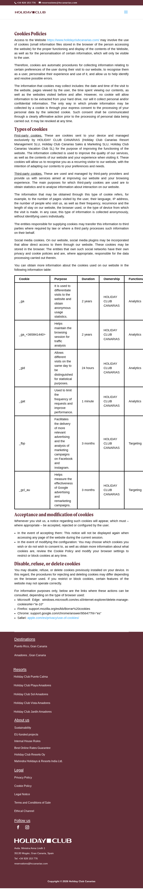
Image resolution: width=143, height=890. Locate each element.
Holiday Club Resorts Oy (29, 754)
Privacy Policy (23, 777)
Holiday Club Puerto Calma (31, 676)
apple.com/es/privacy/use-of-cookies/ (53, 618)
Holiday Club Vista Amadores (32, 702)
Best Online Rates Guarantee (32, 747)
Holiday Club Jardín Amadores (33, 711)
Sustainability (22, 727)
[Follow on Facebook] (18, 827)
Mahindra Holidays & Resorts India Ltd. (38, 761)
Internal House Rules (27, 741)
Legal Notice (22, 794)
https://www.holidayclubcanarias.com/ (73, 40)
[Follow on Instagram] (27, 827)
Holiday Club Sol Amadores (31, 694)
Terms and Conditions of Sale (32, 802)
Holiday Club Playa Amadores (32, 685)
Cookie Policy (23, 785)
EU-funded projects (26, 734)
